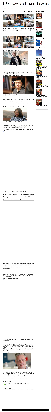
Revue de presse (11, 8)
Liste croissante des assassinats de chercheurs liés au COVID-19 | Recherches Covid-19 (17, 383)
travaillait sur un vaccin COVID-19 (14, 30)
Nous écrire (28, 8)
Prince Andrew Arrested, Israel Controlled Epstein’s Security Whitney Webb (41, 96)
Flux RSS (47, 409)
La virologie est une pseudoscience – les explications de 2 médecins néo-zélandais (41, 47)
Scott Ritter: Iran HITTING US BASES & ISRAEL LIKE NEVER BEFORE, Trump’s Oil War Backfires (42, 86)
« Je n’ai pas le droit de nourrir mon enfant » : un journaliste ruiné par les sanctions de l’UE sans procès (41, 57)
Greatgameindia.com (8, 381)
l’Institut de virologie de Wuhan (7, 350)
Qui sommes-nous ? (20, 8)
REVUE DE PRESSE (40, 11)
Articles (4, 8)
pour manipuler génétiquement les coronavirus (20, 349)
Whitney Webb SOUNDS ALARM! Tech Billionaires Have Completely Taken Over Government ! (41, 67)
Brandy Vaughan (5, 263)
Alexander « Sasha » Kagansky (19, 28)
